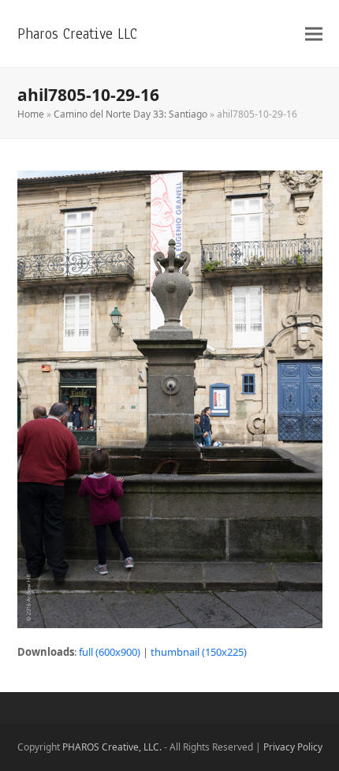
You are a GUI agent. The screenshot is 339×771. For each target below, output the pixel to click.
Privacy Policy (292, 747)
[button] (313, 33)
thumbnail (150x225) (199, 652)
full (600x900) (109, 652)
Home (30, 114)
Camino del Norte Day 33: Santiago (130, 114)
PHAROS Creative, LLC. (112, 747)
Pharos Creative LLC (77, 33)
